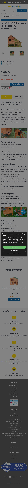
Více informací (13, 244)
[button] (14, 254)
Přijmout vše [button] (14, 247)
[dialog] (14, 244)
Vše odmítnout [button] (14, 250)
